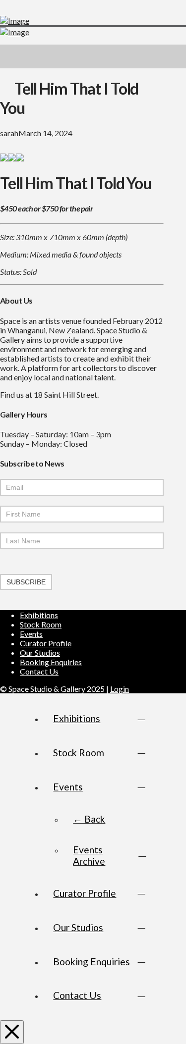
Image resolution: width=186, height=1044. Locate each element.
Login (119, 688)
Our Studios (40, 652)
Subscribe (26, 582)
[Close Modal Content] (12, 1032)
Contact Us (39, 671)
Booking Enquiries (51, 662)
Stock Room (41, 624)
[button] (174, 56)
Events (31, 633)
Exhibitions (39, 615)
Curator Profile (45, 643)
